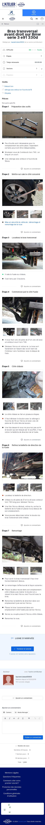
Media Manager (22, 712)
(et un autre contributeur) (33, 42)
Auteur (6, 672)
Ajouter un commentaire (31, 169)
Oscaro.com (22, 821)
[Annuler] (35, 718)
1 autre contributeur (35, 672)
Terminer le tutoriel (23, 649)
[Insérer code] (14, 718)
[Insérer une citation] (29, 718)
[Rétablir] (39, 718)
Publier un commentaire (33, 737)
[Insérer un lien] (18, 718)
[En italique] (10, 718)
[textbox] (22, 727)
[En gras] (5, 718)
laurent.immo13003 (17, 42)
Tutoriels (11, 14)
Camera (8, 712)
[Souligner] (23, 718)
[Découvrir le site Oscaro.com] (8, 821)
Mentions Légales (12, 773)
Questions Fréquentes (12, 777)
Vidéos (34, 14)
